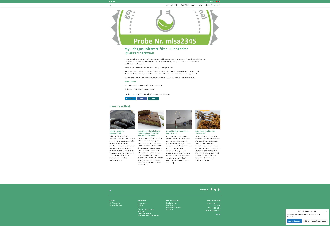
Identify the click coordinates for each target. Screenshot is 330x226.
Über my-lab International (146, 209)
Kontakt (140, 205)
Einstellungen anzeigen (319, 221)
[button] (326, 211)
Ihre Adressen (170, 205)
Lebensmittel (168, 5)
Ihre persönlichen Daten (173, 207)
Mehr (200, 5)
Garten (194, 5)
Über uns (214, 5)
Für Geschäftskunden (116, 205)
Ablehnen (306, 221)
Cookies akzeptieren (294, 221)
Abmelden (169, 209)
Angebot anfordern (209, 1)
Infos (207, 5)
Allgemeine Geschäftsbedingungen (148, 215)
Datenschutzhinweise (144, 213)
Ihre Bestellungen (171, 203)
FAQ (139, 207)
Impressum (141, 211)
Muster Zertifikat (130, 81)
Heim (177, 5)
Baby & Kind (185, 5)
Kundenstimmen (143, 203)
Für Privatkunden (115, 203)
